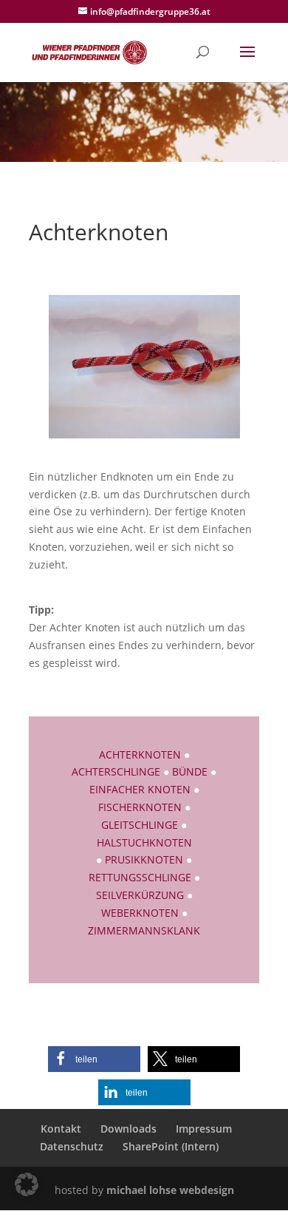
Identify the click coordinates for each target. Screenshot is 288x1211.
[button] (94, 1059)
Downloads (128, 1129)
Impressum (204, 1129)
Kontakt (61, 1129)
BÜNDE (190, 771)
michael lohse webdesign (170, 1190)
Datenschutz (71, 1146)
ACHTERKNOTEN (140, 754)
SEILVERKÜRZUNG (140, 895)
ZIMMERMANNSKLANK (144, 930)
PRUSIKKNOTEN (145, 859)
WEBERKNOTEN (140, 913)
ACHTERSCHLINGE (116, 771)
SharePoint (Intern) (171, 1146)
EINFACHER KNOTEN (140, 789)
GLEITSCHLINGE (139, 825)
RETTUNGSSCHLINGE (140, 877)
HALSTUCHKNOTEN (144, 842)
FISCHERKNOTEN (140, 807)
